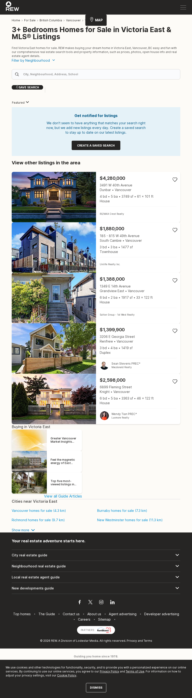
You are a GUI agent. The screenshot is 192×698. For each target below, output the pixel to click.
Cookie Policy (66, 675)
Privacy (132, 640)
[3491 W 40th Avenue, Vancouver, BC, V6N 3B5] (96, 197)
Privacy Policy (109, 671)
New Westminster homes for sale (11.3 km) (130, 520)
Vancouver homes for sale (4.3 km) (39, 510)
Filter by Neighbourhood (31, 60)
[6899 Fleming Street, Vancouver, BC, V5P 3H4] (96, 399)
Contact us (71, 614)
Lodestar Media (87, 640)
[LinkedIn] (112, 603)
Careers (84, 619)
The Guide (46, 614)
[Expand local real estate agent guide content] (96, 577)
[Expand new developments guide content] (96, 588)
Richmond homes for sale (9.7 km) (38, 520)
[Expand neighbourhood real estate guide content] (96, 566)
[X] (90, 603)
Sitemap (104, 619)
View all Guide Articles (63, 496)
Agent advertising (123, 614)
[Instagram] (101, 603)
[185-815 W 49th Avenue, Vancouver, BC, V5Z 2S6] (96, 247)
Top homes (22, 614)
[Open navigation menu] (183, 7)
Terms (148, 640)
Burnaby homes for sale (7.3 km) (122, 510)
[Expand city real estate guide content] (96, 555)
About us (94, 614)
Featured (18, 102)
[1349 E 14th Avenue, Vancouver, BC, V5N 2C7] (96, 298)
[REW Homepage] (12, 7)
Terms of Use (135, 671)
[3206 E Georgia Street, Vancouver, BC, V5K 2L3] (96, 348)
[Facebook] (80, 603)
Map (99, 20)
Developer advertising (161, 614)
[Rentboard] (104, 630)
